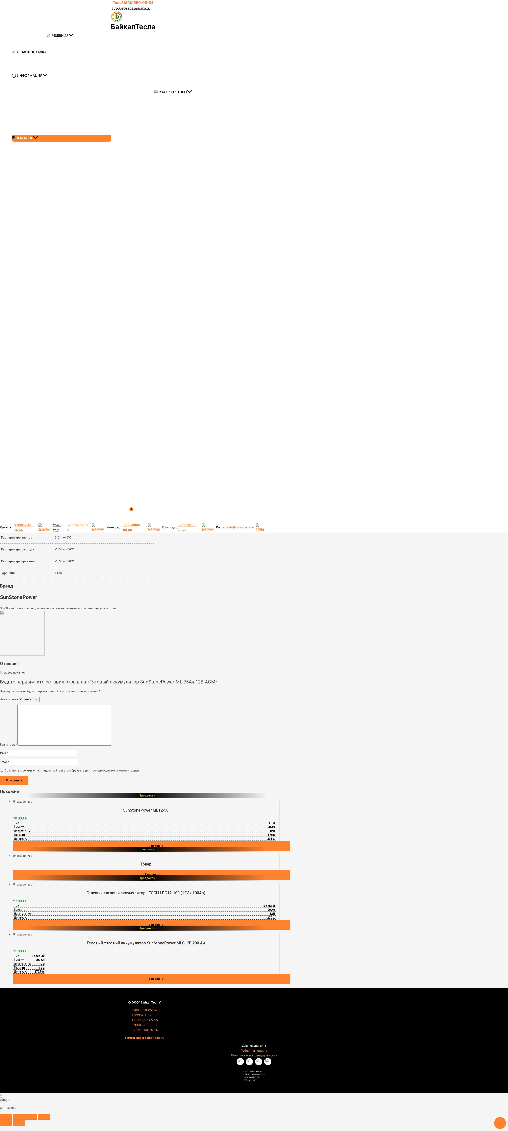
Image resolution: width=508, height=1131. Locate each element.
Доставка (37, 52)
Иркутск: (6, 527)
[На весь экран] (19, 1117)
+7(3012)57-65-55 (78, 527)
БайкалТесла (133, 26)
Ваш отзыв (8, 744)
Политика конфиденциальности (254, 1055)
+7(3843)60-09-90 (132, 527)
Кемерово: (114, 527)
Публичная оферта (254, 1050)
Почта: (220, 527)
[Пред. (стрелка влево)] (6, 1123)
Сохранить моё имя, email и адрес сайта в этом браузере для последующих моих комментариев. (72, 770)
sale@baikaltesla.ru (240, 527)
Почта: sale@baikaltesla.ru (144, 1038)
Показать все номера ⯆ (131, 8)
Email (4, 762)
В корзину (151, 874)
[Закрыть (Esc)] (44, 1117)
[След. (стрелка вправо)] (19, 1123)
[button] (71, 36)
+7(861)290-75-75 (187, 527)
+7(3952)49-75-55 (23, 527)
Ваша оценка (10, 699)
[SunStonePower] (22, 654)
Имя (4, 753)
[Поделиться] (31, 1117)
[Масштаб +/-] (6, 1117)
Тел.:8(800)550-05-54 (133, 3)
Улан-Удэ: (57, 527)
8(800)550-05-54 (144, 1010)
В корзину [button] (155, 846)
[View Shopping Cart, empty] (134, 514)
